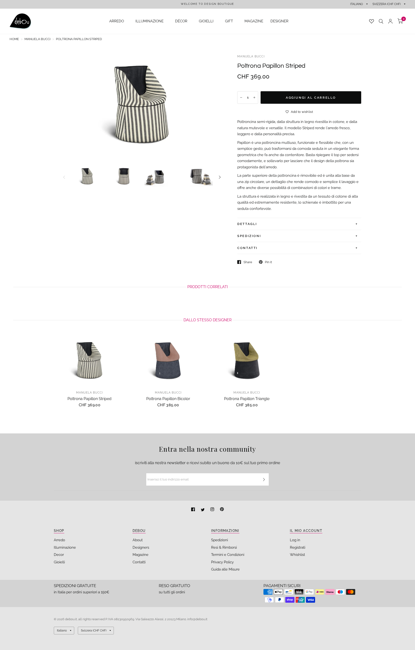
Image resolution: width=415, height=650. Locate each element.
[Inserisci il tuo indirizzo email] (264, 479)
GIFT (229, 21)
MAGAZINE (253, 21)
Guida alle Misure (225, 569)
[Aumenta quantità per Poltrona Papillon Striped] (254, 97)
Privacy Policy (222, 562)
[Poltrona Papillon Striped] (89, 360)
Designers (141, 547)
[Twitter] (203, 510)
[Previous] (64, 177)
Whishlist (297, 555)
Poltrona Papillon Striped (89, 398)
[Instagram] (212, 510)
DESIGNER (279, 21)
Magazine (140, 555)
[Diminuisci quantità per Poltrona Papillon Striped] (241, 97)
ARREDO (116, 21)
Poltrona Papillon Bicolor (168, 398)
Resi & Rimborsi (224, 547)
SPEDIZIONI (249, 236)
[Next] (219, 177)
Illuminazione (65, 547)
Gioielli (59, 562)
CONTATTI (247, 248)
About (138, 540)
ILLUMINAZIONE (149, 21)
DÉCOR (181, 21)
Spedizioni (219, 540)
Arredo (59, 540)
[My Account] (390, 21)
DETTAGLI (247, 224)
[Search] (381, 21)
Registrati (297, 547)
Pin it (268, 262)
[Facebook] (193, 510)
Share (248, 262)
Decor (59, 555)
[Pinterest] (222, 510)
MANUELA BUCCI (251, 56)
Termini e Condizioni (227, 555)
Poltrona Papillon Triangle (246, 398)
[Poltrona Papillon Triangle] (247, 360)
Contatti (139, 562)
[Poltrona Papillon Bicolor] (168, 360)
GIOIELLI (206, 21)
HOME (14, 39)
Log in (295, 540)
